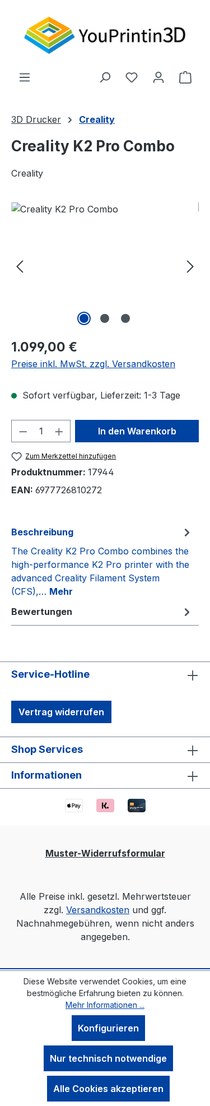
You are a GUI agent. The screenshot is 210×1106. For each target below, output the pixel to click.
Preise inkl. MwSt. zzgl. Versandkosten (93, 363)
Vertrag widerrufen (61, 712)
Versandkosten (97, 909)
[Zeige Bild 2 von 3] (104, 318)
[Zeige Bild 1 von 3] (84, 318)
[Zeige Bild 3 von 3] (125, 318)
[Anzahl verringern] (23, 431)
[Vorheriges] (19, 265)
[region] (105, 265)
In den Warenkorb (137, 431)
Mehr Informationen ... (105, 1005)
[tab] (102, 561)
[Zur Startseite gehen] (105, 35)
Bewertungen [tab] (41, 611)
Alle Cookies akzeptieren (108, 1088)
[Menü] (24, 77)
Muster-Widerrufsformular (105, 853)
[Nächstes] (190, 265)
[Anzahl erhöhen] (59, 431)
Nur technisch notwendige (108, 1058)
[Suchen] (104, 77)
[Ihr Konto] (158, 77)
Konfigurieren (108, 1028)
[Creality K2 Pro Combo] (105, 265)
